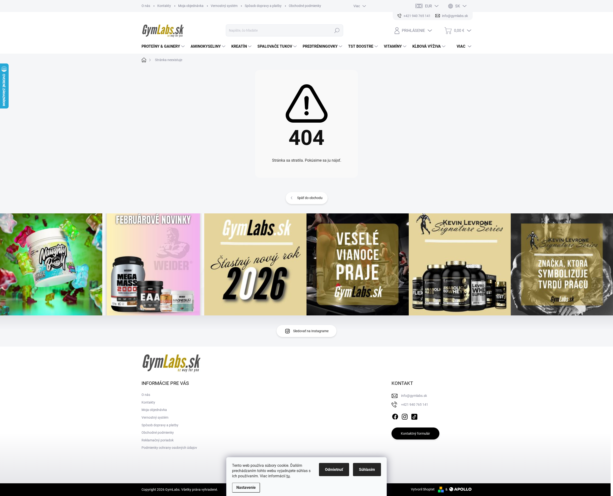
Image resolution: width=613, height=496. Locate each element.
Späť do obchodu (310, 198)
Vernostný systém (224, 6)
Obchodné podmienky (305, 6)
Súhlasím (367, 469)
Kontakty (164, 6)
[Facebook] (395, 416)
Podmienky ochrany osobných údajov (169, 448)
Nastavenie (246, 487)
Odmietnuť (334, 469)
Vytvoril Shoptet (423, 489)
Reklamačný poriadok (158, 440)
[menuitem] (164, 46)
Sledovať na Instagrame (311, 331)
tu (288, 476)
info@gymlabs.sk (414, 396)
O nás (146, 6)
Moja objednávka (191, 6)
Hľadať (337, 30)
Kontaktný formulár (415, 433)
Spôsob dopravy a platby (263, 6)
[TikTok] (414, 416)
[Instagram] (404, 416)
